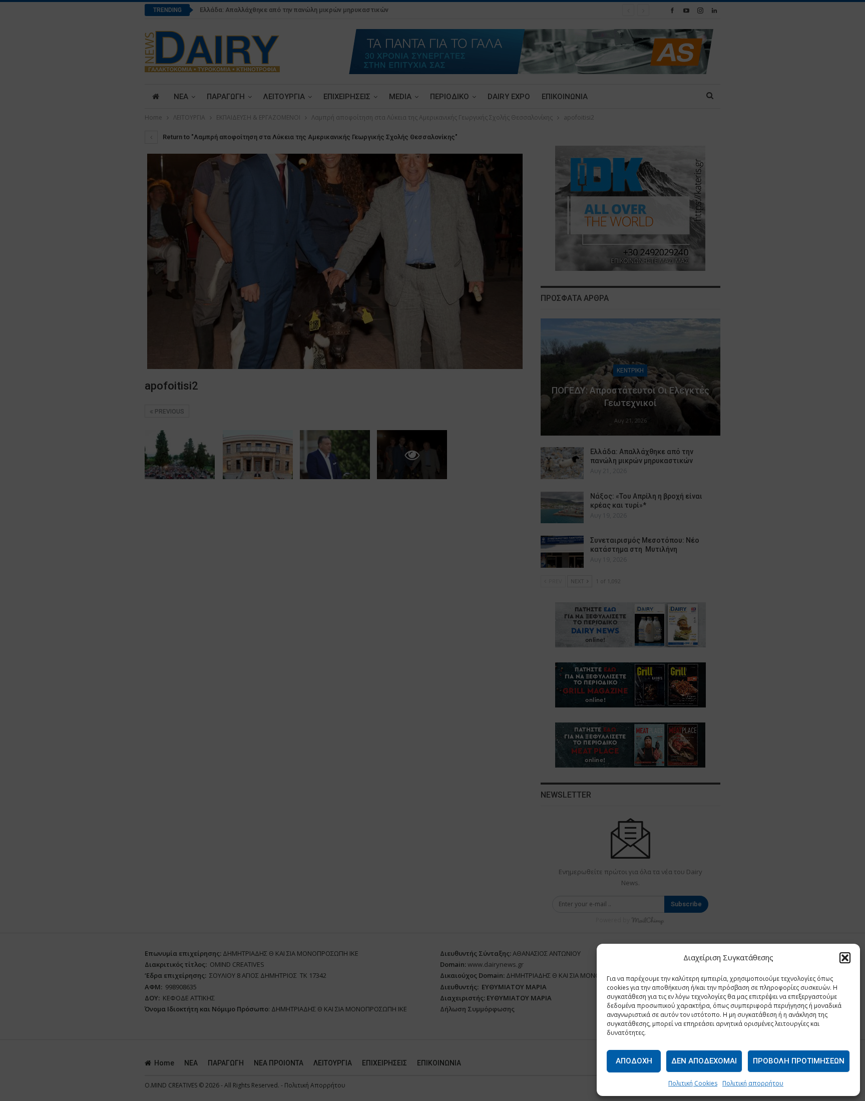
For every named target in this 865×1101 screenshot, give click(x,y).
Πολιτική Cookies (692, 1083)
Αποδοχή (634, 1060)
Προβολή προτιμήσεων (798, 1060)
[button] (845, 958)
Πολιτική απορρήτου (752, 1083)
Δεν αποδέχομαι (704, 1060)
